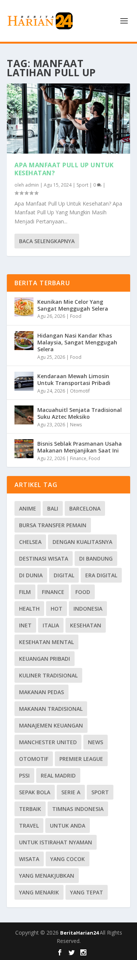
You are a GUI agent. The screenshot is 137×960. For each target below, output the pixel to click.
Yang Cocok (67, 859)
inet (25, 625)
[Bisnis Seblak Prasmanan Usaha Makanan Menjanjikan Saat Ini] (23, 448)
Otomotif (80, 391)
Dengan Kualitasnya (82, 541)
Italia (51, 625)
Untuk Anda (67, 825)
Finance (78, 458)
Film (25, 591)
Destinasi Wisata (43, 558)
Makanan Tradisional (51, 708)
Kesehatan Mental (46, 642)
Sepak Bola (34, 792)
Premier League (81, 758)
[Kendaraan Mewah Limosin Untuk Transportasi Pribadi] (23, 381)
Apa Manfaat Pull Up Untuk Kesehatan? (64, 169)
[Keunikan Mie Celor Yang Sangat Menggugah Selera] (23, 306)
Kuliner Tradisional (48, 675)
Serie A (70, 792)
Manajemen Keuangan (51, 725)
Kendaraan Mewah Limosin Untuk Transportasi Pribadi (73, 379)
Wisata (29, 859)
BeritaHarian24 (80, 932)
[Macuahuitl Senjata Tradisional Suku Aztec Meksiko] (23, 414)
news (95, 742)
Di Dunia (31, 575)
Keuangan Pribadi (44, 658)
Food (75, 316)
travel (29, 825)
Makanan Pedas (41, 692)
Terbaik (30, 808)
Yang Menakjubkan (46, 875)
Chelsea (30, 541)
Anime (27, 508)
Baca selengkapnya (47, 241)
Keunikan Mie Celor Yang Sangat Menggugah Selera (72, 305)
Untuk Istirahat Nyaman (55, 842)
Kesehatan (85, 625)
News (76, 424)
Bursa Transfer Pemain (52, 525)
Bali (52, 508)
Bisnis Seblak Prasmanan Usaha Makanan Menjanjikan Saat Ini (79, 447)
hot (56, 608)
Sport (82, 185)
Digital (64, 575)
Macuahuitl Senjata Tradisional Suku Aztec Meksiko (79, 413)
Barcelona (84, 508)
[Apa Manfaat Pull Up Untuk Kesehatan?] (68, 118)
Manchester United (48, 742)
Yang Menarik (39, 892)
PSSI (24, 775)
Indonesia (87, 608)
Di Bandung (96, 558)
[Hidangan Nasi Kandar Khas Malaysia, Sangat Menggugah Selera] (23, 340)
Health (29, 608)
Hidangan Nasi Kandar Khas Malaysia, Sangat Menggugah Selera (77, 342)
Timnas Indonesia (78, 808)
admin (32, 185)
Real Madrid (58, 775)
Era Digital (101, 575)
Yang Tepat (86, 892)
